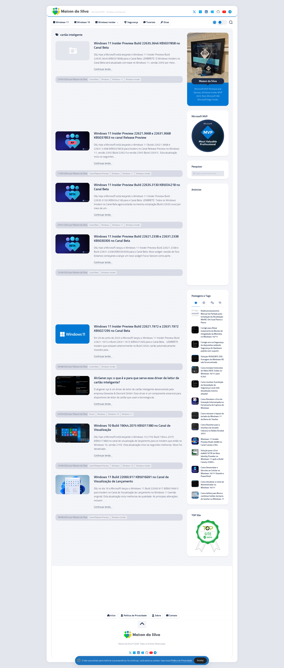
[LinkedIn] (206, 11)
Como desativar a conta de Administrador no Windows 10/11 (212, 485)
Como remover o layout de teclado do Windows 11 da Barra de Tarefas (212, 416)
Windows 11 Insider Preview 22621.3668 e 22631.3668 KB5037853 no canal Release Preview (132, 135)
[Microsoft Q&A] (212, 11)
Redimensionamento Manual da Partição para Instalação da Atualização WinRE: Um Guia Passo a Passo (212, 317)
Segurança (132, 22)
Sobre (157, 615)
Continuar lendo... (103, 69)
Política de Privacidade (135, 615)
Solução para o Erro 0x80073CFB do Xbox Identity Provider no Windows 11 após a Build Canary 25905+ (212, 456)
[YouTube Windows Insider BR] (224, 11)
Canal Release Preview (99, 173)
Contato (172, 615)
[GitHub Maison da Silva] (218, 11)
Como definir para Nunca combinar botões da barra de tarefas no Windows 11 (212, 496)
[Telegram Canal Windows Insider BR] (229, 11)
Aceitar (200, 660)
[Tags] (220, 303)
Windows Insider (107, 22)
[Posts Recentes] (204, 303)
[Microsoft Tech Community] (200, 11)
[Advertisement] (119, 109)
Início (112, 615)
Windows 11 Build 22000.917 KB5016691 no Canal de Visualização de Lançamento (131, 479)
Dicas (166, 22)
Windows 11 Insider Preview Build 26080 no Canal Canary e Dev (211, 442)
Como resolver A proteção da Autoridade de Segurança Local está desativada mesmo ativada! (212, 388)
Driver (92, 414)
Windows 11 (62, 22)
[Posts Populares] (196, 303)
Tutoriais (150, 22)
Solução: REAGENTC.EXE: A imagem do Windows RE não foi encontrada (212, 359)
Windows (105, 79)
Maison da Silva (80, 79)
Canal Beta (94, 79)
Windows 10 (83, 22)
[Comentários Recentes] (212, 303)
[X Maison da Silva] (194, 11)
